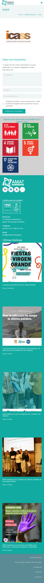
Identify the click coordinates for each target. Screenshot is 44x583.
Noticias (38, 572)
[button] (41, 3)
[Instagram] (22, 189)
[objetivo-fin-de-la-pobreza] (12, 131)
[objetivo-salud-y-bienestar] (32, 131)
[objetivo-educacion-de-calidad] (12, 148)
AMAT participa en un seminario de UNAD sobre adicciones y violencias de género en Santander (19, 546)
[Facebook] (11, 189)
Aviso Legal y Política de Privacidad (28, 562)
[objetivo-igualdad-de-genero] (32, 148)
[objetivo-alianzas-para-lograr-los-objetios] (12, 165)
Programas (38, 567)
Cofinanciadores (35, 557)
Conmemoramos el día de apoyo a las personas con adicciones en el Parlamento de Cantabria (21, 349)
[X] (16, 189)
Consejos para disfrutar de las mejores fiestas (18, 285)
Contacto (38, 577)
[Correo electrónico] (5, 189)
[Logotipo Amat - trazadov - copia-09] (8, 2)
